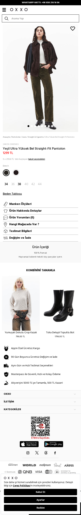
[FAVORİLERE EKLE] (73, 28)
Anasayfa (6, 137)
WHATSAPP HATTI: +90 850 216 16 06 (40, 3)
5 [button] (42, 126)
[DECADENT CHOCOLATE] (16, 172)
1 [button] (28, 126)
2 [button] (32, 126)
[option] (40, 77)
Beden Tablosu (12, 194)
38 (19, 184)
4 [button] (39, 126)
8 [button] (52, 126)
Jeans (24, 137)
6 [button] (45, 126)
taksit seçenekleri (36, 159)
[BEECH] (6, 172)
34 (6, 184)
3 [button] (35, 126)
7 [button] (49, 126)
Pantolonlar (16, 137)
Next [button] (2, 78)
